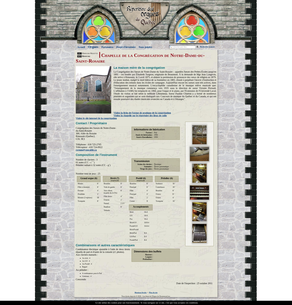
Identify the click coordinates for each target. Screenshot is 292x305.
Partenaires (107, 47)
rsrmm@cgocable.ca (86, 150)
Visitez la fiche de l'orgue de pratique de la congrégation (142, 113)
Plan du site (153, 292)
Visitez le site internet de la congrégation (96, 118)
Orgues (93, 47)
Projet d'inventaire (126, 47)
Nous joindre (145, 47)
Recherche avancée (207, 47)
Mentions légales (141, 292)
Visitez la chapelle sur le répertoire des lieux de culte (140, 115)
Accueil (81, 47)
